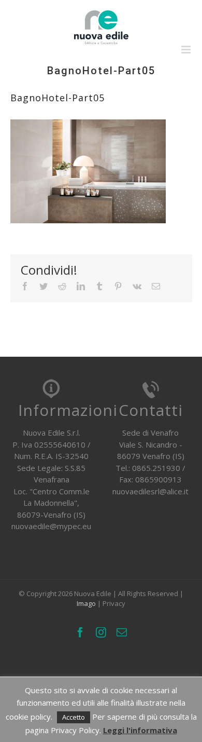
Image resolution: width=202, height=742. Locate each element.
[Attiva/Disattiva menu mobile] (186, 49)
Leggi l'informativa (140, 730)
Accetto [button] (73, 717)
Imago (86, 603)
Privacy (114, 603)
